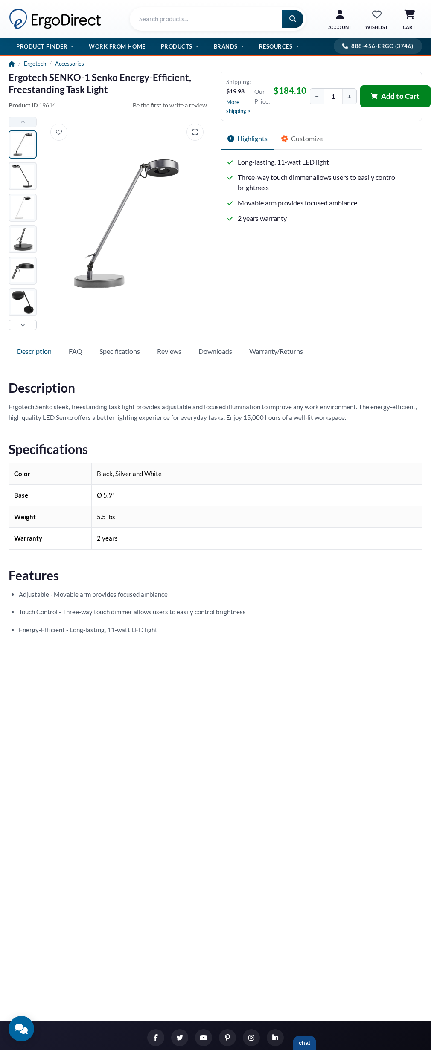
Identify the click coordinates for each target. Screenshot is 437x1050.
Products (176, 46)
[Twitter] (179, 1037)
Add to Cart (400, 96)
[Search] (292, 19)
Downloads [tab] (215, 351)
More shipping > (238, 106)
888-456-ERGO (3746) (382, 46)
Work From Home (117, 46)
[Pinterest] (227, 1037)
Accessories (69, 63)
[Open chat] (21, 1028)
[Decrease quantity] (317, 96)
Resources (276, 46)
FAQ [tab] (75, 351)
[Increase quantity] (349, 96)
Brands (226, 46)
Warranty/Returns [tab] (276, 351)
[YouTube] (203, 1037)
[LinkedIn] (275, 1037)
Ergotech (35, 63)
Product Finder (41, 46)
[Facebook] (155, 1037)
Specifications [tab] (119, 351)
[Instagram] (251, 1037)
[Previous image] (23, 122)
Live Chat (304, 1043)
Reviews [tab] (169, 351)
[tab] (247, 139)
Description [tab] (34, 351)
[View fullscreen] (195, 132)
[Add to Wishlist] (58, 132)
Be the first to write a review (170, 105)
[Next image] (23, 325)
